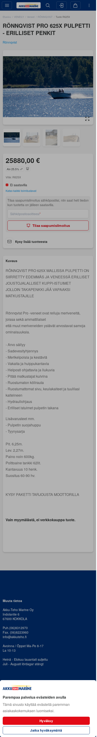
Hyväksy (46, 720)
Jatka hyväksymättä (46, 730)
